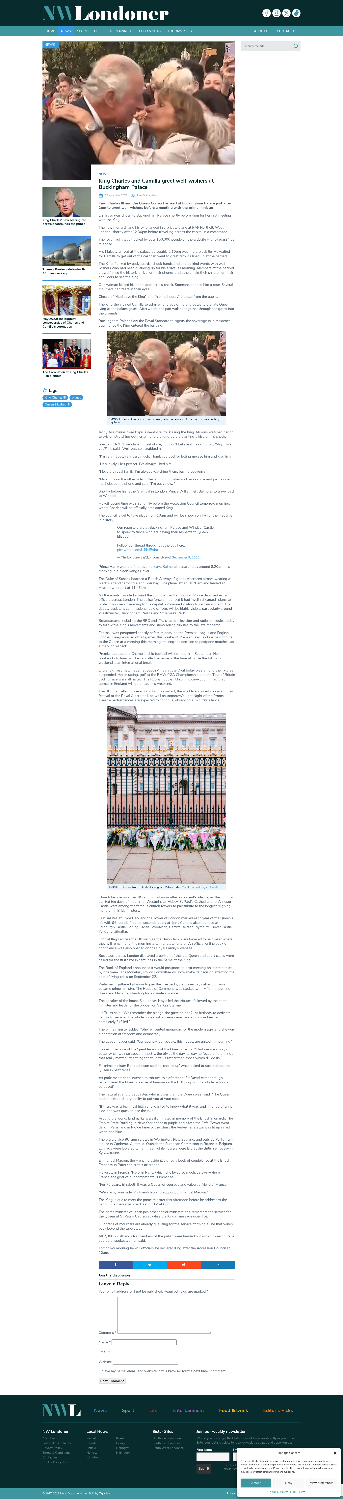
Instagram (276, 13)
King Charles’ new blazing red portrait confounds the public (64, 222)
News (66, 31)
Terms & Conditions (56, 1453)
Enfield (91, 1448)
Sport (82, 31)
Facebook (266, 13)
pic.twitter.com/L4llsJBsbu (137, 549)
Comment (108, 1332)
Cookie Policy (279, 1491)
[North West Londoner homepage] (105, 13)
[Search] (295, 46)
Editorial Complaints (56, 1443)
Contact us (287, 31)
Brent (120, 1438)
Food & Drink (150, 31)
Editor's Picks (180, 31)
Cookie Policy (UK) (55, 1462)
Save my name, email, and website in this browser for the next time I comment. (164, 1371)
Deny (288, 1483)
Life (97, 31)
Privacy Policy (296, 1491)
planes (76, 397)
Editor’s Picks (278, 1410)
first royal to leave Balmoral (155, 566)
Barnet (91, 1438)
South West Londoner (167, 1448)
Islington (93, 1457)
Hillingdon (123, 1453)
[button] (335, 1453)
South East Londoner (167, 1443)
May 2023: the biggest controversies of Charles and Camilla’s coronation (63, 323)
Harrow (92, 1453)
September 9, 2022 (186, 557)
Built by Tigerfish (99, 1493)
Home (50, 31)
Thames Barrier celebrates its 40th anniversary (64, 271)
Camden (92, 1443)
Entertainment (120, 31)
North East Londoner (167, 1438)
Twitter (286, 13)
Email (104, 1352)
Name (105, 1342)
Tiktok (296, 13)
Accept (256, 1483)
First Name (205, 1449)
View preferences (321, 1483)
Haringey (122, 1448)
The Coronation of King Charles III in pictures (65, 374)
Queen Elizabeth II (57, 404)
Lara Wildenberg (147, 195)
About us (262, 31)
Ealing (120, 1443)
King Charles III (55, 397)
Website (105, 1362)
